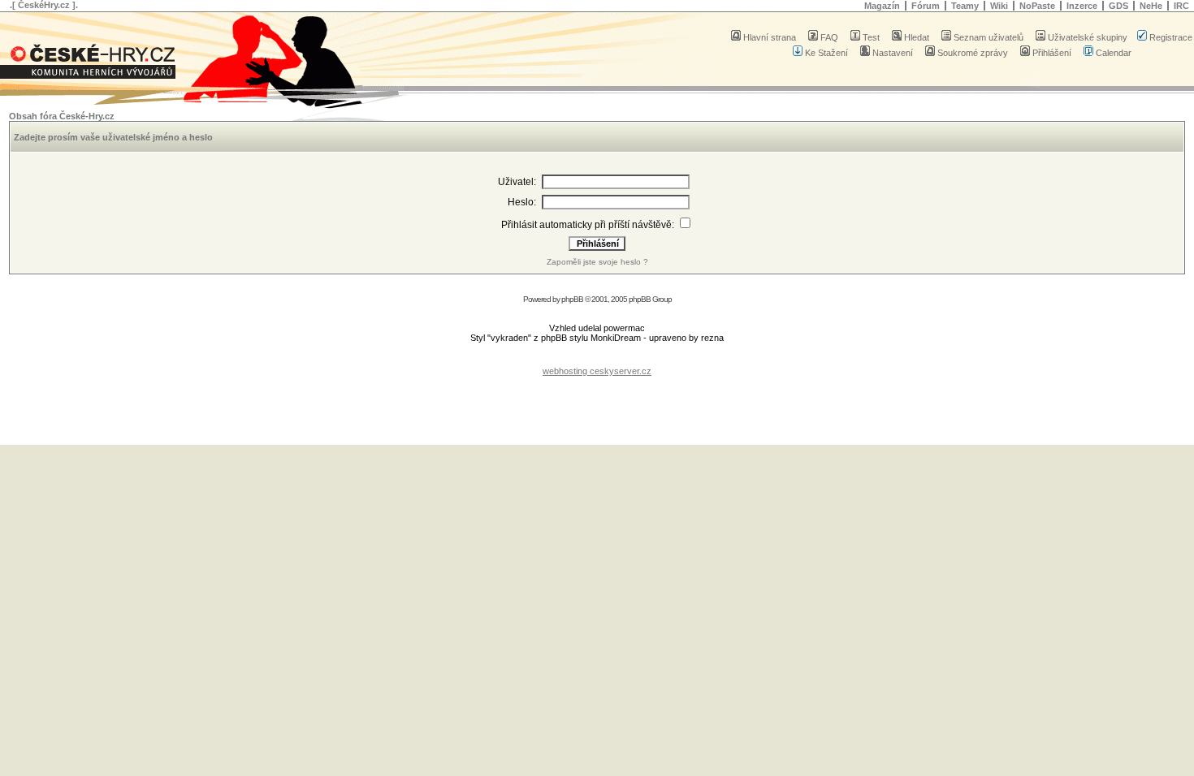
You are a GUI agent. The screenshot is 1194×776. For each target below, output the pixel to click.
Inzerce (1081, 6)
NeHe (1151, 6)
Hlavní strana (769, 37)
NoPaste (1037, 6)
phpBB (572, 299)
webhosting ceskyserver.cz (597, 371)
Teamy (965, 6)
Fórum (925, 6)
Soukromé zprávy (972, 53)
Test (871, 37)
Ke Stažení (826, 53)
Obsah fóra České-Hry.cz (62, 116)
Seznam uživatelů (988, 37)
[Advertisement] (597, 358)
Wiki (999, 6)
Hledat (916, 37)
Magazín (882, 6)
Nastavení (892, 53)
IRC (1181, 6)
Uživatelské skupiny (1087, 37)
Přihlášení (1051, 53)
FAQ (829, 37)
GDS (1118, 6)
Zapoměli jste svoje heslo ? (597, 261)
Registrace (1170, 37)
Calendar (1113, 53)
